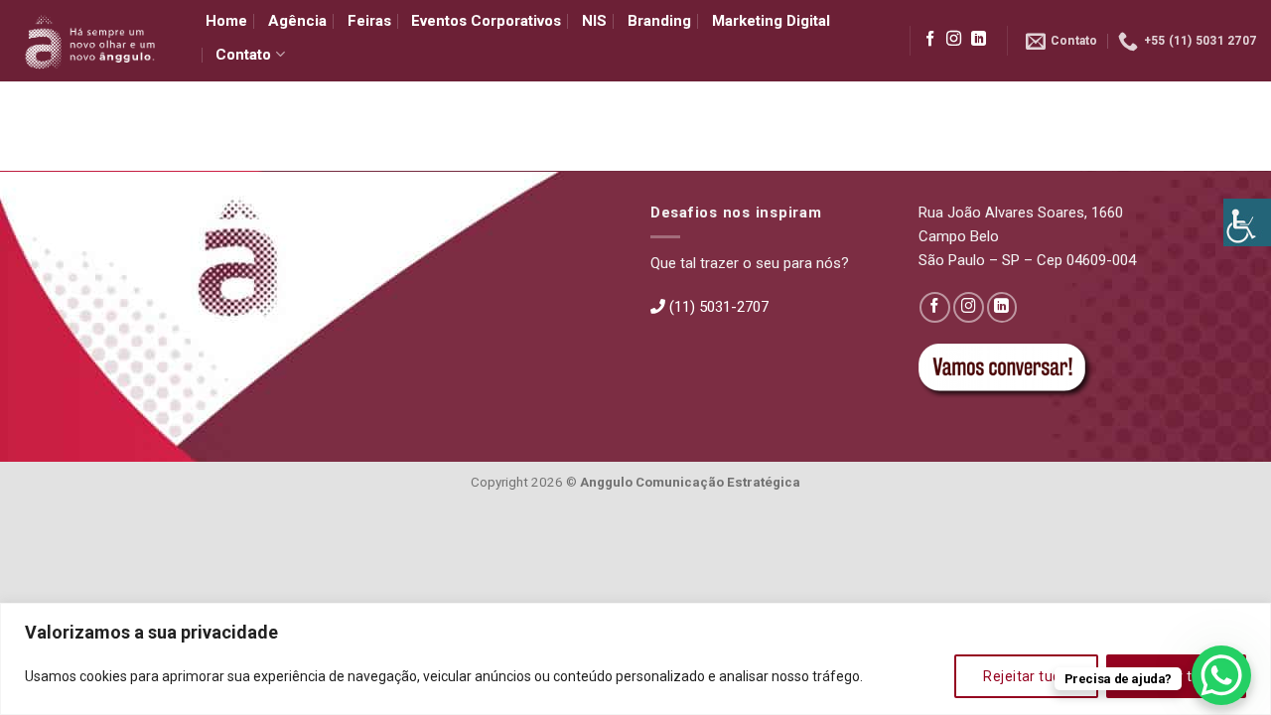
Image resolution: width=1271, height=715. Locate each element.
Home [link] (226, 21)
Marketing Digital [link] (771, 21)
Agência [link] (297, 21)
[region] (635, 659)
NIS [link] (594, 21)
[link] (1247, 222)
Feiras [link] (369, 21)
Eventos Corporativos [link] (486, 21)
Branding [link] (659, 21)
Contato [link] (243, 55)
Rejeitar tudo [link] (1025, 676)
